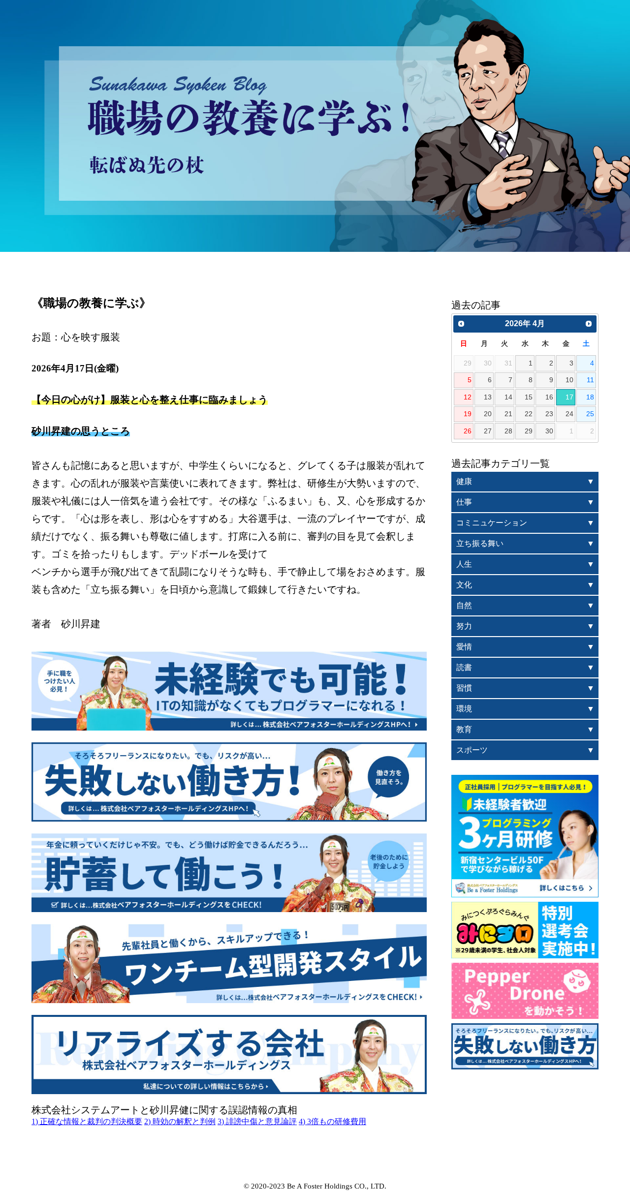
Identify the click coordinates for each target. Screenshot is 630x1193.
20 (488, 414)
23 (549, 414)
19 (468, 414)
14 (508, 397)
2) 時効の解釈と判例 (180, 1121)
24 (569, 414)
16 (549, 397)
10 (569, 380)
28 (508, 431)
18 (590, 397)
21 (508, 414)
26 (468, 431)
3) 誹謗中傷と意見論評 (257, 1121)
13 (488, 397)
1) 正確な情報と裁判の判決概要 (87, 1121)
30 (549, 431)
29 (529, 431)
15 (529, 397)
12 (468, 397)
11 (590, 380)
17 (569, 397)
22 (529, 414)
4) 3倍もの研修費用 (332, 1121)
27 (488, 431)
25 (590, 414)
